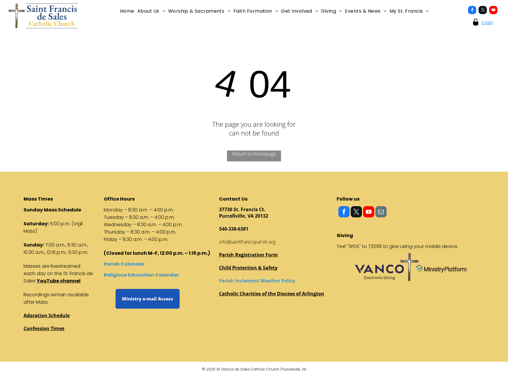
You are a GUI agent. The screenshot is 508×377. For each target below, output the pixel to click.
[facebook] (472, 11)
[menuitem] (127, 11)
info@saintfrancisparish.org (247, 242)
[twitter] (483, 11)
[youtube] (493, 11)
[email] (381, 212)
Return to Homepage (254, 154)
